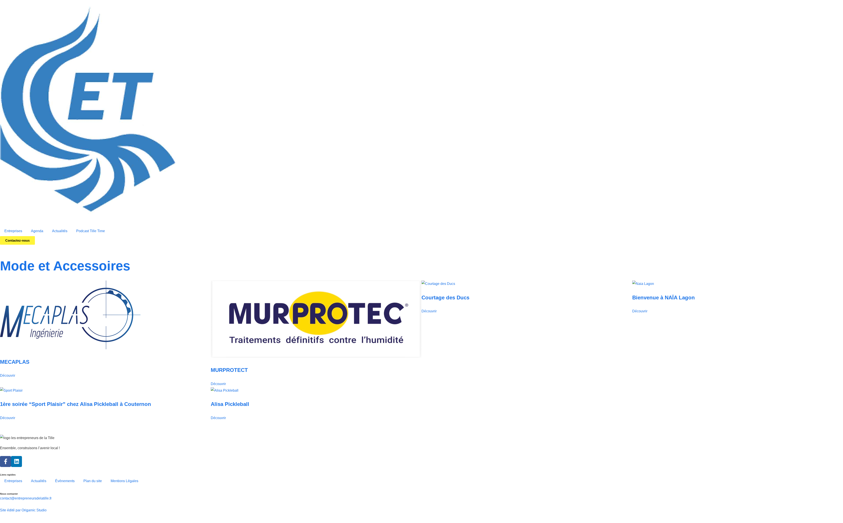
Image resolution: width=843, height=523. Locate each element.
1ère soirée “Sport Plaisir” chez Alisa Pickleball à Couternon (75, 404)
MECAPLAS (14, 362)
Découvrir (7, 375)
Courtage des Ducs (445, 297)
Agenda (37, 231)
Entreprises (13, 231)
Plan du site (92, 481)
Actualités (59, 231)
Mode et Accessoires (65, 266)
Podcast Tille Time (90, 231)
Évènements (65, 481)
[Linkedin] (16, 461)
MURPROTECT (229, 370)
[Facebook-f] (5, 461)
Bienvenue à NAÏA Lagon (663, 297)
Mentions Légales (124, 481)
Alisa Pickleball (230, 404)
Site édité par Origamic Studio (23, 510)
